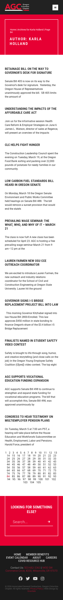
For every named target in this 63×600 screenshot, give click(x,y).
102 (54, 479)
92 (49, 476)
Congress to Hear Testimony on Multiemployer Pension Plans (29, 418)
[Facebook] (21, 578)
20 (39, 455)
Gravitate (31, 591)
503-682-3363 (32, 567)
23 (54, 455)
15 (13, 455)
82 (49, 473)
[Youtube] (35, 578)
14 (8, 455)
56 (18, 467)
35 (13, 461)
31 (44, 458)
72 (49, 470)
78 (28, 473)
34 (8, 461)
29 (34, 458)
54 (8, 467)
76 (18, 473)
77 (23, 473)
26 (18, 458)
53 (54, 464)
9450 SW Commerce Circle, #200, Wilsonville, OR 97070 (31, 569)
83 (54, 473)
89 (34, 476)
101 (47, 479)
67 (23, 470)
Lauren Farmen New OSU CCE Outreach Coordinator (25, 263)
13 (55, 452)
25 (13, 458)
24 (8, 458)
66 (18, 470)
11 (45, 452)
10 (40, 452)
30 (39, 458)
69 (34, 470)
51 (44, 464)
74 (8, 473)
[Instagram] (42, 578)
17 (23, 455)
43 (54, 461)
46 (18, 464)
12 (50, 452)
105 (38, 482)
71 (44, 470)
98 (29, 479)
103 (25, 482)
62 (49, 467)
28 (28, 458)
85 (13, 476)
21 (44, 455)
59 (34, 467)
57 (23, 467)
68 (28, 470)
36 (18, 461)
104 (32, 482)
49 (34, 464)
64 (8, 470)
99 (34, 479)
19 (34, 455)
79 (34, 473)
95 (13, 479)
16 (18, 455)
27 (23, 458)
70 (39, 470)
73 (54, 470)
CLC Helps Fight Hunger (22, 145)
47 (23, 464)
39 (34, 461)
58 (28, 467)
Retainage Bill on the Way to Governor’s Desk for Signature (28, 71)
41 (44, 461)
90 (39, 476)
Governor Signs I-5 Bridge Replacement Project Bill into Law (31, 302)
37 (23, 461)
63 (54, 467)
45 (13, 464)
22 (49, 455)
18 (28, 455)
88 (28, 476)
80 (39, 473)
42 (49, 461)
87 (23, 476)
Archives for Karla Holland (30, 29)
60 (39, 467)
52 (49, 464)
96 (19, 479)
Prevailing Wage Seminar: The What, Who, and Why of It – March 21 (30, 224)
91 (44, 476)
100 (40, 479)
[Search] (49, 522)
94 (8, 479)
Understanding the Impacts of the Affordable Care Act (31, 110)
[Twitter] (28, 578)
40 (39, 461)
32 (49, 458)
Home (13, 29)
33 (54, 458)
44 (8, 464)
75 (13, 473)
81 (44, 473)
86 (18, 476)
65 (13, 470)
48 (28, 464)
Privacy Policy (36, 588)
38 (28, 461)
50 (39, 464)
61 (44, 467)
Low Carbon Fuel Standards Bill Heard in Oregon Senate (29, 183)
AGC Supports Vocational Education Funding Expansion (27, 378)
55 (13, 467)
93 (54, 476)
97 (24, 479)
